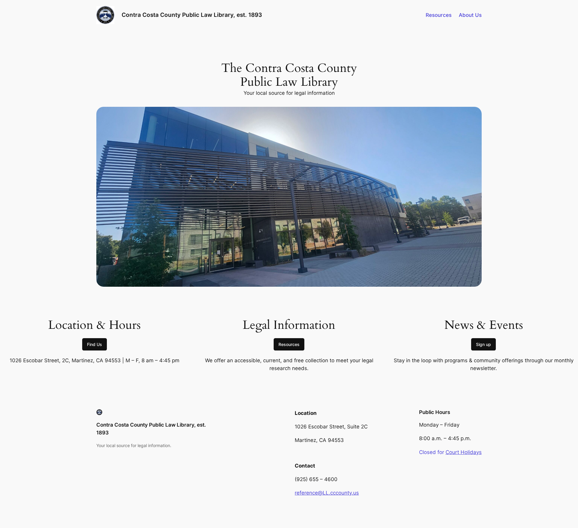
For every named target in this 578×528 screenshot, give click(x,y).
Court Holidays (464, 452)
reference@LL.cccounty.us (327, 493)
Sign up (483, 344)
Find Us (94, 344)
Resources (289, 344)
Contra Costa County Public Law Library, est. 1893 (192, 14)
